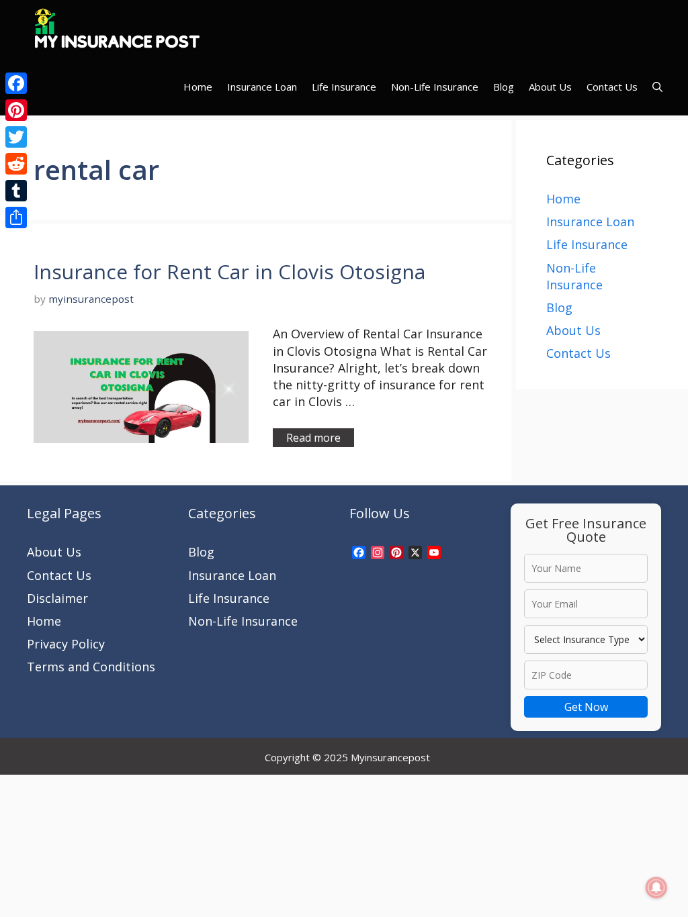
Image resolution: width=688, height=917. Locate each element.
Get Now (586, 706)
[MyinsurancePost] (117, 29)
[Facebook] (16, 83)
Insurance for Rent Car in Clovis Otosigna (229, 271)
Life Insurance (344, 86)
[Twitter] (16, 137)
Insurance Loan (262, 86)
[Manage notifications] (656, 887)
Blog (503, 86)
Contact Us (612, 86)
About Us (550, 86)
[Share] (16, 217)
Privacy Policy (66, 644)
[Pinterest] (16, 110)
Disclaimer (57, 598)
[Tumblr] (16, 190)
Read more (313, 437)
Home (197, 86)
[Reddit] (16, 163)
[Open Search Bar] (657, 86)
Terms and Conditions (91, 667)
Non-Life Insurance (434, 86)
